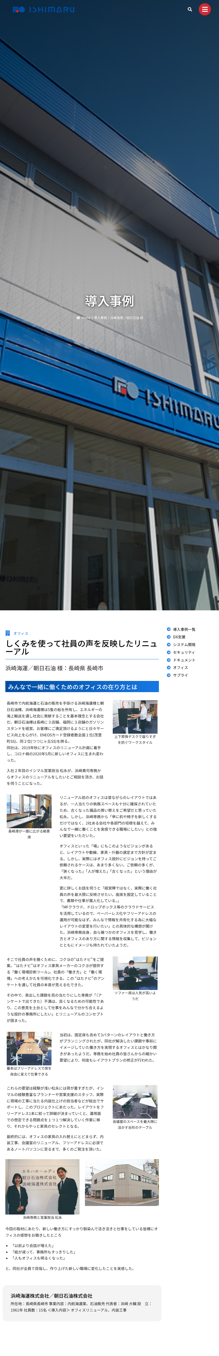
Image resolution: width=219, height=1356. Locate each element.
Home (85, 318)
